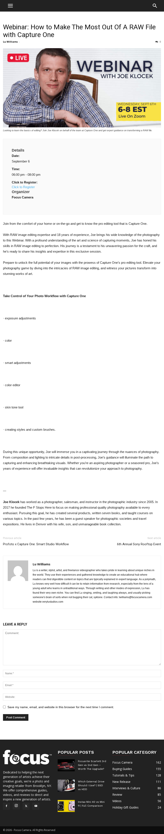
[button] (155, 6)
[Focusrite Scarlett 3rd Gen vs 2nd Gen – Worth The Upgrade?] (66, 765)
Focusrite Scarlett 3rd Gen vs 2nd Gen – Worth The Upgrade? (92, 765)
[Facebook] (6, 806)
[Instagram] (16, 806)
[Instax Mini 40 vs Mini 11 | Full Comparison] (66, 806)
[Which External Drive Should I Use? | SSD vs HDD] (66, 786)
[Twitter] (26, 806)
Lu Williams (10, 41)
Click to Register (23, 187)
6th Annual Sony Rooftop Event (139, 544)
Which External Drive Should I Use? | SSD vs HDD (91, 785)
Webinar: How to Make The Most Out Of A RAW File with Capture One (79, 31)
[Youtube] (35, 806)
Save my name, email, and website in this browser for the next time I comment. (60, 707)
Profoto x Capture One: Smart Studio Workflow (36, 544)
